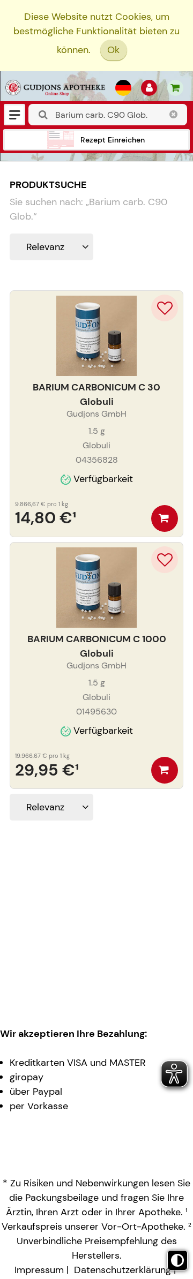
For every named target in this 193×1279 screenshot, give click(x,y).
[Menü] (14, 114)
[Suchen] (43, 115)
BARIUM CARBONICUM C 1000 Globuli (96, 646)
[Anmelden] (149, 87)
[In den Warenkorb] (164, 518)
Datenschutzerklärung (122, 1269)
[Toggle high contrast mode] (177, 1260)
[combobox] (107, 114)
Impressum (39, 1269)
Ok (113, 49)
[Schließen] (174, 115)
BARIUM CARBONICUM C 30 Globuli (96, 394)
